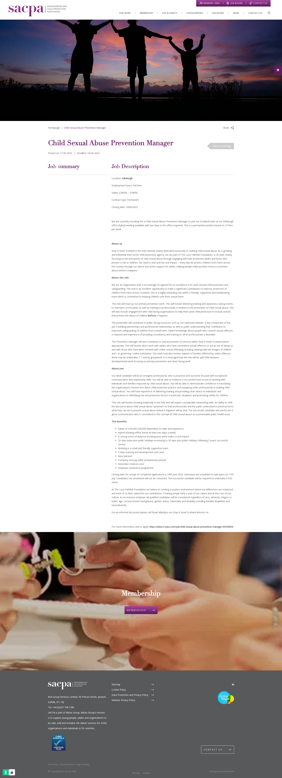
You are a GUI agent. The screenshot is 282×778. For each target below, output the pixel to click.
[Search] (269, 12)
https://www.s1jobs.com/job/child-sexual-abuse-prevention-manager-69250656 (191, 526)
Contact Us (260, 3)
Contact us (213, 749)
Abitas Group (73, 712)
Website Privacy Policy (123, 700)
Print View (53, 764)
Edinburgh (127, 178)
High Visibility (83, 764)
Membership (137, 610)
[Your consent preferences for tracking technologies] (12, 772)
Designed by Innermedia (222, 771)
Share (226, 127)
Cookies (146, 772)
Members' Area (212, 3)
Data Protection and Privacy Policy (130, 694)
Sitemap (116, 684)
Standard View (67, 764)
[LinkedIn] (233, 684)
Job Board (237, 3)
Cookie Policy (119, 689)
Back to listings (222, 146)
